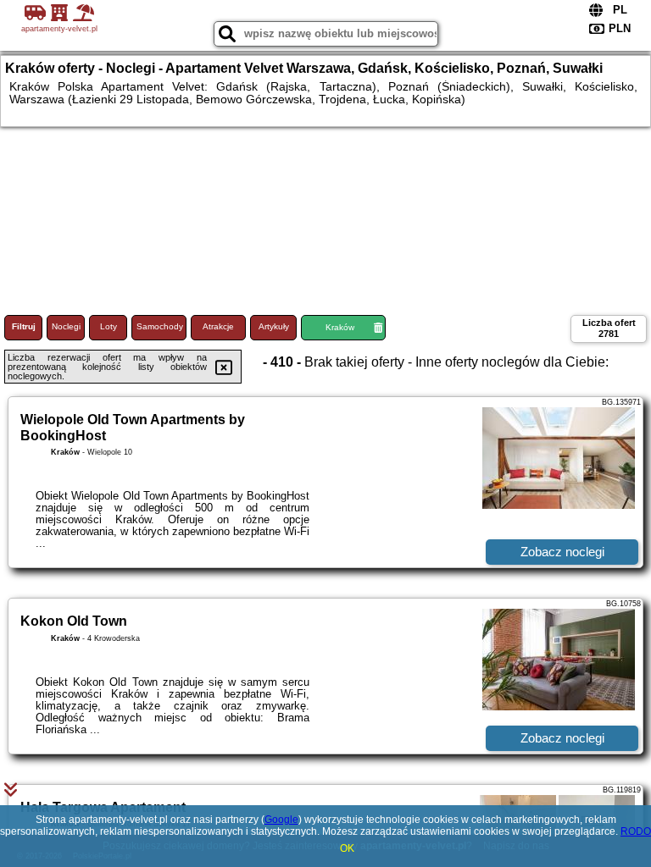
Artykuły (274, 326)
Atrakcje (218, 326)
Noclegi (66, 326)
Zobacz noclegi (562, 551)
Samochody (159, 326)
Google (281, 820)
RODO (635, 831)
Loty (108, 326)
